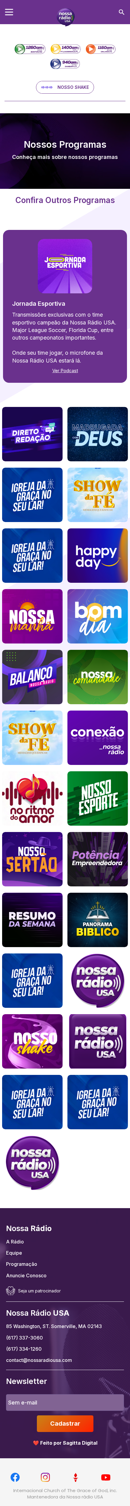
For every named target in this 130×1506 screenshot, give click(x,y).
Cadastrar (65, 1423)
